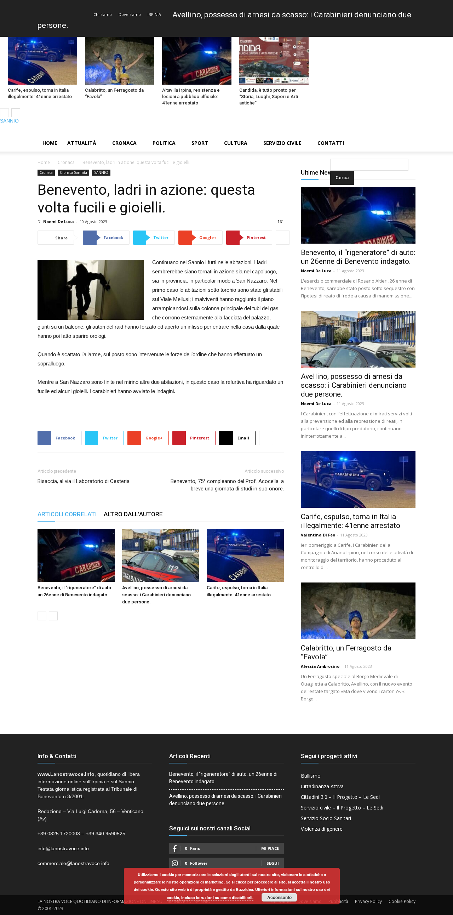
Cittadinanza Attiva (322, 786)
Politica (164, 143)
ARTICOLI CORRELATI (67, 514)
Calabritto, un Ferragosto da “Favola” (114, 93)
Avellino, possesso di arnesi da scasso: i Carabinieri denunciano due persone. (156, 594)
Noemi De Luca (58, 221)
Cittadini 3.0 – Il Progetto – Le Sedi (340, 797)
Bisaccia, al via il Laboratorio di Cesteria (84, 481)
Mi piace (270, 848)
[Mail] (435, 130)
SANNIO (9, 121)
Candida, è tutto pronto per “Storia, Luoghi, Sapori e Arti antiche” (268, 96)
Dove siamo (130, 14)
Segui (272, 863)
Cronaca (124, 143)
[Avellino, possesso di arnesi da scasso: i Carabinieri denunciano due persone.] (160, 555)
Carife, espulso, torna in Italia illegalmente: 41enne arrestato (40, 93)
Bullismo (311, 775)
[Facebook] (423, 130)
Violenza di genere (322, 828)
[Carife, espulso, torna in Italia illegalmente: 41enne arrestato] (42, 61)
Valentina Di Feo (318, 535)
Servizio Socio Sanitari (326, 818)
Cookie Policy (402, 901)
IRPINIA (154, 14)
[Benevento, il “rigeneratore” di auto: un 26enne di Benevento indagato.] (76, 555)
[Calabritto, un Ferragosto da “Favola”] (119, 61)
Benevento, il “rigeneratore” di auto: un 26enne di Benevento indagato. (358, 257)
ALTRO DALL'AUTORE (133, 514)
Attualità (81, 143)
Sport (199, 143)
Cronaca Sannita (73, 172)
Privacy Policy (368, 901)
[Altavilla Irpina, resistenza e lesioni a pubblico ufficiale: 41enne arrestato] (196, 61)
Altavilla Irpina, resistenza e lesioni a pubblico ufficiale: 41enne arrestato (191, 96)
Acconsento (279, 897)
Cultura (235, 143)
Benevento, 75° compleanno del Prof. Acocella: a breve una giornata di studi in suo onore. (227, 485)
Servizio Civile (282, 143)
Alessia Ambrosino (320, 666)
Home (49, 143)
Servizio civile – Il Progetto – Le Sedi (342, 807)
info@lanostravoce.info (63, 848)
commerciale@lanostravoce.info (73, 863)
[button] (331, 143)
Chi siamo (102, 14)
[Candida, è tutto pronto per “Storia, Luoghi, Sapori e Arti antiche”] (274, 61)
